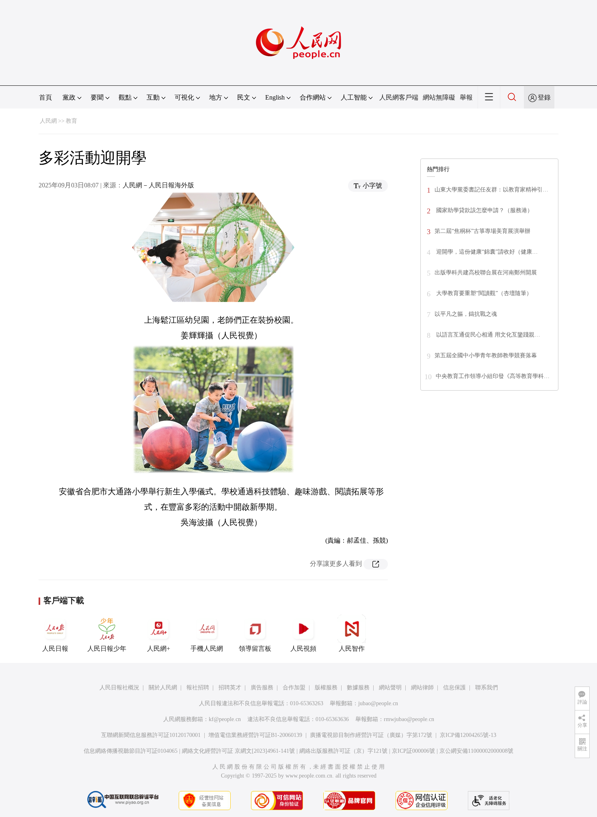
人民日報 (55, 648)
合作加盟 (294, 687)
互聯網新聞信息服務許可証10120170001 (151, 735)
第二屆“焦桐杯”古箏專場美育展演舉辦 (482, 231)
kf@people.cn (225, 719)
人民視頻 (303, 648)
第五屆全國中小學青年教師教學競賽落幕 (486, 355)
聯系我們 (486, 687)
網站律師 (422, 687)
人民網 (48, 121)
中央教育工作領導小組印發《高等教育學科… (492, 376)
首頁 (45, 97)
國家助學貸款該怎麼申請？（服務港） (484, 210)
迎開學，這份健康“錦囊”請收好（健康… (486, 252)
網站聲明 (390, 687)
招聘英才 (229, 687)
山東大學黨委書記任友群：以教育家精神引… (491, 190)
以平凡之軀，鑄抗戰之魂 (466, 314)
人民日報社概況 (119, 687)
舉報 (466, 97)
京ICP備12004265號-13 (468, 735)
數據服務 (358, 687)
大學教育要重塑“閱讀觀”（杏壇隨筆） (483, 293)
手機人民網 (206, 648)
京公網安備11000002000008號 (476, 751)
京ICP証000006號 (413, 751)
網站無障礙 (439, 97)
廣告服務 (262, 687)
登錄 (544, 97)
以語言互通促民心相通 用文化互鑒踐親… (487, 335)
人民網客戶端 (398, 97)
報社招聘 (197, 687)
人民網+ (158, 648)
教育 (71, 121)
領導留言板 (255, 648)
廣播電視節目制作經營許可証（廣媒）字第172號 (371, 735)
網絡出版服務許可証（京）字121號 (343, 751)
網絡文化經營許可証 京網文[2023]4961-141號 (238, 751)
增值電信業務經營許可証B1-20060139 (255, 735)
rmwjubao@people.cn (409, 719)
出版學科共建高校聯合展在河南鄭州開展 (486, 272)
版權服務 (326, 687)
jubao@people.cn (378, 703)
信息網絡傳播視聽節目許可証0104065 (130, 751)
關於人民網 (163, 687)
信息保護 (454, 687)
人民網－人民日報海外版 (158, 185)
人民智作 (352, 648)
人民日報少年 (106, 648)
